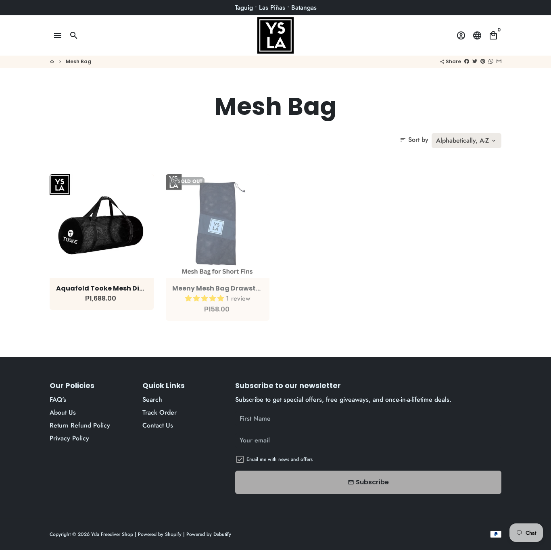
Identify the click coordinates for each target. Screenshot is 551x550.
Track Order (159, 412)
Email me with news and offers (279, 459)
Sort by (414, 139)
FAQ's (58, 399)
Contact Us (157, 425)
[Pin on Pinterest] (482, 61)
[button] (205, 298)
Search (152, 399)
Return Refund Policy (80, 425)
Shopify (173, 534)
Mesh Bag (78, 61)
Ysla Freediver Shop (112, 534)
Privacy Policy (69, 438)
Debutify (222, 534)
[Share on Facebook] (466, 61)
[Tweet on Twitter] (474, 61)
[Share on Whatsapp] (490, 61)
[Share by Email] (499, 61)
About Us (63, 412)
